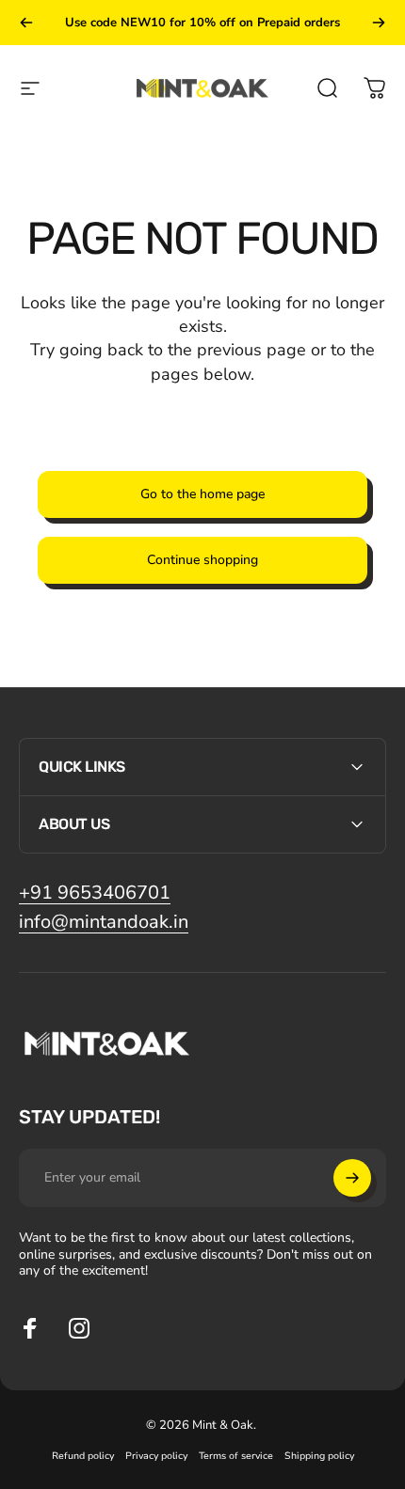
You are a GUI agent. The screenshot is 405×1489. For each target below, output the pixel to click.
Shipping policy (319, 1456)
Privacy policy (156, 1456)
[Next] (378, 22)
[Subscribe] (352, 1178)
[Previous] (26, 22)
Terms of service (236, 1456)
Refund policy (83, 1456)
